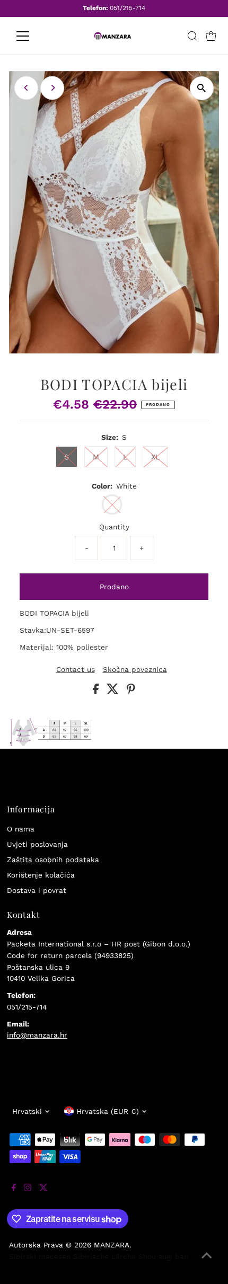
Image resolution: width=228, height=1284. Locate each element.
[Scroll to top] (206, 1262)
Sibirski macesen (40, 1256)
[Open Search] (192, 36)
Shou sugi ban (163, 1256)
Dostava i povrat (36, 890)
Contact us (75, 670)
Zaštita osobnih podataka (53, 859)
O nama (20, 829)
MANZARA (111, 1245)
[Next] (52, 88)
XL (155, 457)
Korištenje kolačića (41, 875)
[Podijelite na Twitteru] (114, 691)
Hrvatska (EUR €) (107, 1111)
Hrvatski (27, 1111)
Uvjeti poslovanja (37, 844)
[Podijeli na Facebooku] (97, 691)
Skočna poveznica (135, 670)
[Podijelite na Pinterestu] (131, 691)
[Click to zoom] (202, 88)
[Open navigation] (34, 36)
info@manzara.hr (37, 1035)
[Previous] (26, 88)
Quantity (114, 527)
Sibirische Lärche (104, 1256)
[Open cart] (211, 36)
